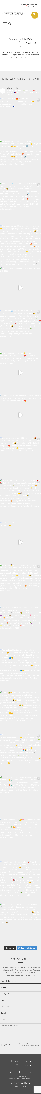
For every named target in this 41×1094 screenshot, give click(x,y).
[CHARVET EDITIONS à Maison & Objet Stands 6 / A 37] (20, 415)
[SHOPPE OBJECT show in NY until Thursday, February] (20, 542)
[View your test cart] (35, 17)
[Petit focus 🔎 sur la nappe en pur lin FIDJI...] (20, 203)
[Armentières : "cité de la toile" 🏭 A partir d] (20, 881)
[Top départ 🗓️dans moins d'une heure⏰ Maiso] (20, 330)
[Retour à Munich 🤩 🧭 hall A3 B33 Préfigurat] (20, 118)
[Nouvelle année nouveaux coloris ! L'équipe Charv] (20, 627)
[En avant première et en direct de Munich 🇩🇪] (20, 499)
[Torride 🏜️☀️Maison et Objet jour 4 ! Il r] (20, 712)
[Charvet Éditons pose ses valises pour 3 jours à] (20, 796)
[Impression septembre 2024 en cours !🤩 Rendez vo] (20, 457)
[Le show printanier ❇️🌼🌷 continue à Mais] (20, 839)
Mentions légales (20, 1076)
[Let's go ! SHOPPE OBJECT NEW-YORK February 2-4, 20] (20, 287)
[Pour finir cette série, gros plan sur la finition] (20, 924)
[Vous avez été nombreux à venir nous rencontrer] (20, 160)
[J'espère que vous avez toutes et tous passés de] (20, 754)
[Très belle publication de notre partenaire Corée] (20, 669)
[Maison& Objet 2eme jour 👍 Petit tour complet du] (20, 372)
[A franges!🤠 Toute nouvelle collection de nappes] (20, 584)
